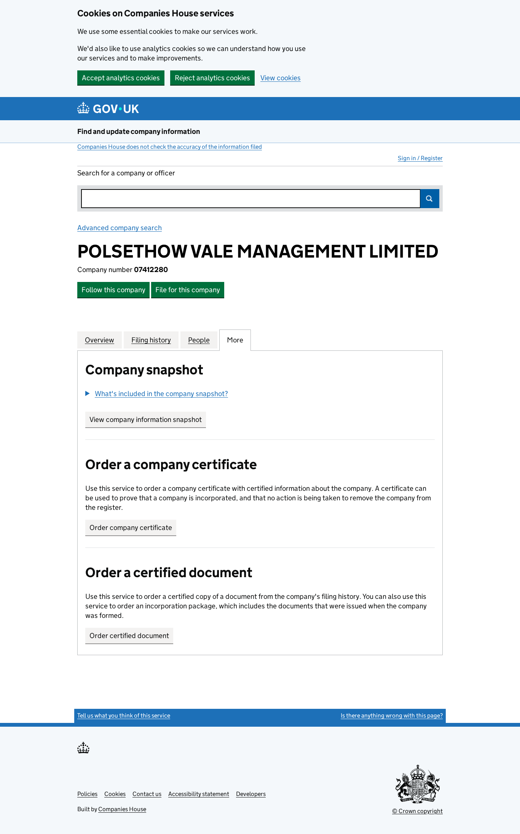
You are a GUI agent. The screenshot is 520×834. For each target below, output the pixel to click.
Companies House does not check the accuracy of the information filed (169, 146)
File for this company (187, 289)
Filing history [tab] (151, 340)
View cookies (280, 77)
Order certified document (129, 635)
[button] (156, 393)
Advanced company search (119, 227)
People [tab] (199, 340)
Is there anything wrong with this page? (392, 715)
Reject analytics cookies (212, 77)
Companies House (122, 809)
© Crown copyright (417, 811)
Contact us (146, 793)
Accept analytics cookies (121, 77)
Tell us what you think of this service (123, 715)
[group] (260, 394)
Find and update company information (138, 131)
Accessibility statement (198, 793)
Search (429, 198)
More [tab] (235, 340)
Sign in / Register (420, 158)
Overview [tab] (99, 340)
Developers (251, 793)
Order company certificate (130, 527)
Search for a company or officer (126, 173)
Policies (87, 793)
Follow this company (113, 289)
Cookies (115, 793)
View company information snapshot (147, 419)
